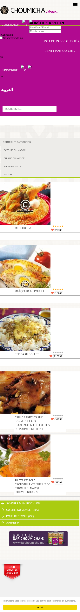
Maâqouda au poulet (29, 291)
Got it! (40, 607)
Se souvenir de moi (13, 38)
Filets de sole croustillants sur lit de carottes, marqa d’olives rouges (32, 486)
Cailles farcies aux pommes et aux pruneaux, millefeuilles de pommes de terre (32, 423)
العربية (7, 89)
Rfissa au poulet (27, 354)
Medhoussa (23, 228)
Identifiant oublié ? (59, 50)
